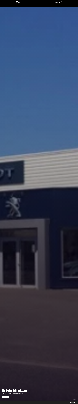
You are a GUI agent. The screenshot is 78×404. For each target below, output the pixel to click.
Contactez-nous (57, 2)
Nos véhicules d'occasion (15, 396)
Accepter (72, 402)
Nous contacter (5, 396)
